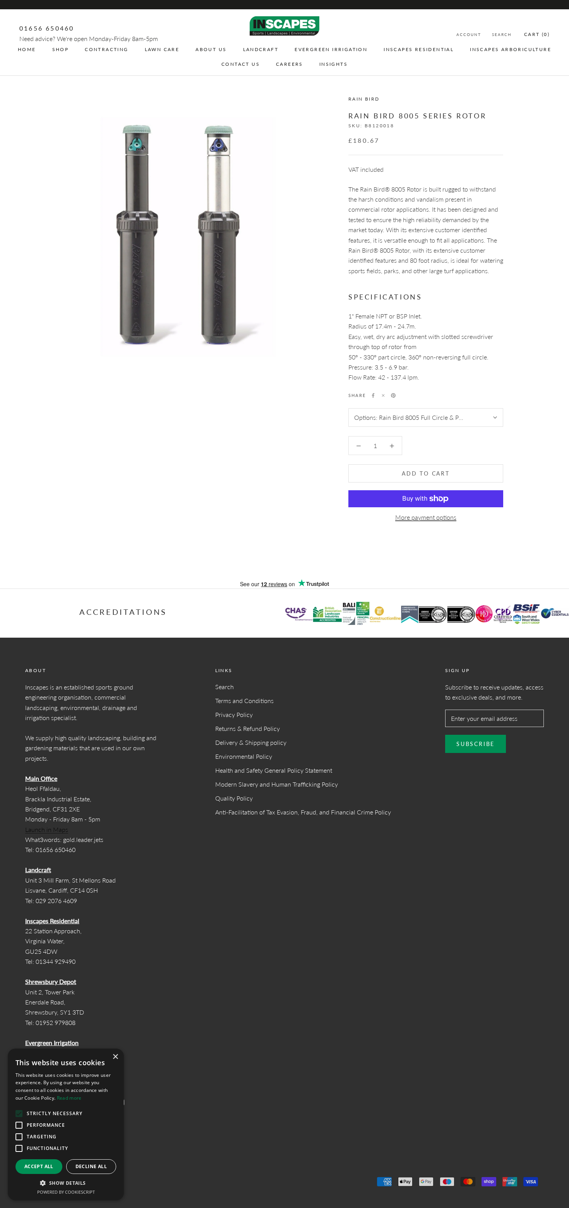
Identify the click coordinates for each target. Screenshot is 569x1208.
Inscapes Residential (419, 49)
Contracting (106, 49)
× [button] (115, 1057)
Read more (69, 1098)
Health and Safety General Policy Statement (273, 770)
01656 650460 (46, 28)
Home (27, 49)
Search (502, 34)
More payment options (425, 517)
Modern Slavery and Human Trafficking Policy (276, 784)
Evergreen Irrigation (331, 49)
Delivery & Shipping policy (250, 742)
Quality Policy (234, 798)
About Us (210, 49)
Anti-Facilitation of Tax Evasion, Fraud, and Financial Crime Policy (303, 812)
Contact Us (240, 64)
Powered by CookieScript (66, 1192)
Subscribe (475, 744)
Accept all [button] (38, 1166)
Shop (60, 49)
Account (468, 34)
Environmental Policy (243, 756)
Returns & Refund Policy (247, 728)
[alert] (66, 1124)
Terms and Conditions (244, 700)
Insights (333, 64)
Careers (289, 64)
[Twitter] (383, 395)
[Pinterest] (393, 395)
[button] (65, 1183)
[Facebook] (373, 395)
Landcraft (261, 49)
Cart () (537, 34)
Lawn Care (162, 49)
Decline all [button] (91, 1166)
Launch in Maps (46, 829)
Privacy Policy (234, 714)
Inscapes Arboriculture (510, 49)
